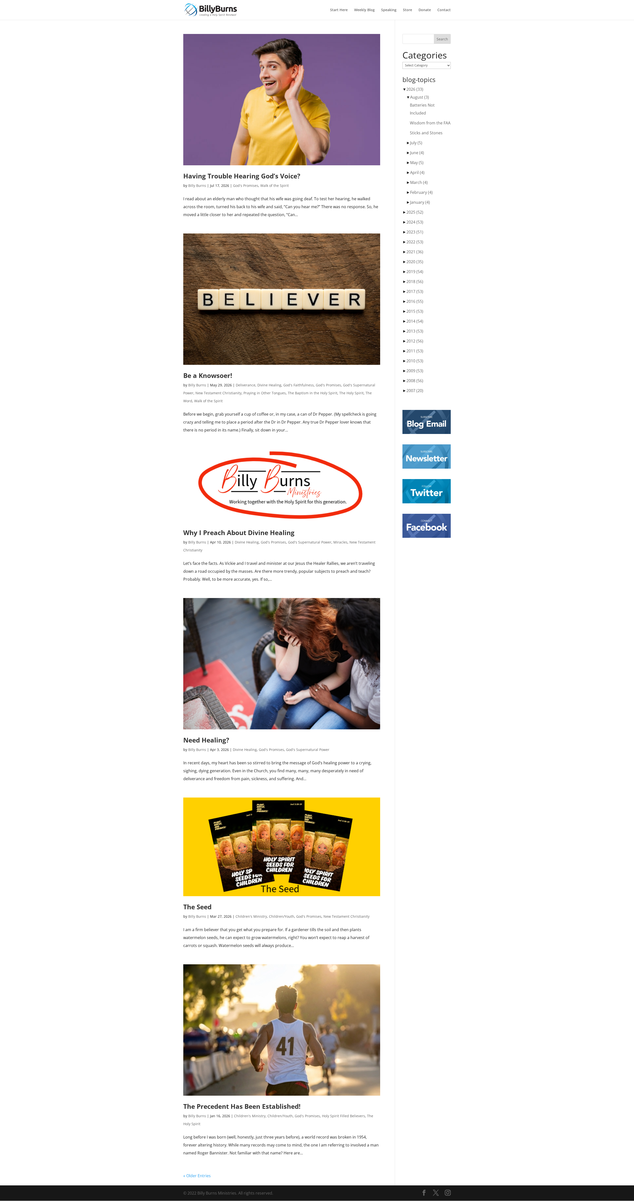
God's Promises (245, 185)
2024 (414, 222)
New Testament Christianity (218, 393)
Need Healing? (206, 740)
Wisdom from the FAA (430, 123)
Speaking (388, 10)
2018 (414, 281)
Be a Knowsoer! (207, 375)
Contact (444, 10)
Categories (424, 55)
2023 (414, 232)
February (421, 192)
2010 (414, 361)
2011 (414, 351)
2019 (414, 271)
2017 (414, 291)
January (420, 202)
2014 (414, 321)
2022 (414, 242)
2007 (414, 390)
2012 (414, 341)
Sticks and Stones (426, 133)
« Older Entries (197, 1175)
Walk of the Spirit (274, 185)
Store (407, 10)
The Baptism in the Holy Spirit (312, 393)
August (419, 97)
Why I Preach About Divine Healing (238, 532)
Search (442, 39)
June (417, 152)
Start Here (339, 10)
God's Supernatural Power (309, 542)
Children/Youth (281, 916)
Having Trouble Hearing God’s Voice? (241, 176)
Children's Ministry (251, 916)
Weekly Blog (364, 10)
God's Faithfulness (298, 385)
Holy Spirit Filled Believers (343, 1116)
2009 (414, 370)
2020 (414, 261)
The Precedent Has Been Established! (241, 1106)
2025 (414, 212)
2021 (414, 252)
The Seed (197, 906)
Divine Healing (269, 385)
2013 (414, 331)
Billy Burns (197, 185)
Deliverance (245, 385)
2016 (414, 301)
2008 (414, 380)
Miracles (340, 542)
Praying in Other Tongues (264, 393)
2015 (414, 311)
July (416, 142)
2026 (414, 89)
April (417, 172)
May (416, 162)
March (419, 182)
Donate (425, 10)
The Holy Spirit (351, 393)
